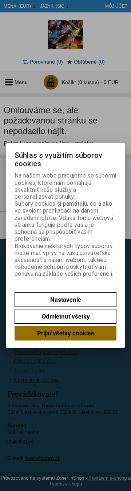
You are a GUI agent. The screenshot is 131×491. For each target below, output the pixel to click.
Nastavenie (65, 299)
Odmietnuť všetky (65, 316)
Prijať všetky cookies (65, 333)
